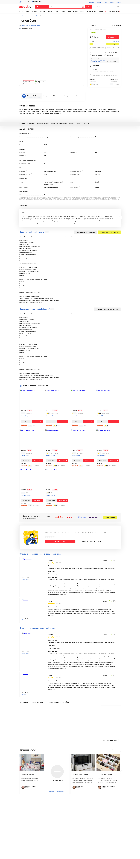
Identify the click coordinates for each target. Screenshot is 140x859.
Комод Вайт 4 (50, 416)
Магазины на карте (115, 2)
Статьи (106, 2)
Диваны (49, 11)
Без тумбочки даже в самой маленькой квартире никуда (29, 779)
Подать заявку (110, 517)
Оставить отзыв (60, 541)
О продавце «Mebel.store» (30, 232)
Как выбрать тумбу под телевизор (80, 775)
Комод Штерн (76, 416)
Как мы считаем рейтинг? (34, 97)
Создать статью (57, 780)
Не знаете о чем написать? (57, 791)
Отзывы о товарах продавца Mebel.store (37, 628)
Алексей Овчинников (30, 786)
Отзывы (99, 2)
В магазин (111, 37)
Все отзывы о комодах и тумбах (91, 541)
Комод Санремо (25, 416)
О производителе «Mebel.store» (33, 309)
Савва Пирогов (80, 786)
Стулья (69, 11)
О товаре (22, 124)
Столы (63, 11)
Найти (88, 7)
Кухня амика (25, 579)
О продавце (31, 124)
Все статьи (115, 749)
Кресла (56, 11)
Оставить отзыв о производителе (107, 309)
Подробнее (116, 41)
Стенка (24, 620)
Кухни (21, 11)
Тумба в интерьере (27, 774)
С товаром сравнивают (59, 124)
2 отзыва (95, 84)
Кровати (42, 11)
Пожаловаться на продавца (109, 232)
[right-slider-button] (120, 217)
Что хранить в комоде (105, 774)
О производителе (43, 124)
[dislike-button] (114, 561)
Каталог (24, 15)
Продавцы (91, 2)
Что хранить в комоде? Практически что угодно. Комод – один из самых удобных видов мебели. (108, 781)
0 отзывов (25, 25)
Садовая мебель (91, 11)
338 (32, 1)
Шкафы (27, 11)
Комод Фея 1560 (26, 495)
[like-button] (110, 561)
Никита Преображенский (108, 786)
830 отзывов (29, 413)
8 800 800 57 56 (98, 61)
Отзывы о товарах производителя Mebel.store (40, 554)
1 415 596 (20, 2)
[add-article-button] (57, 771)
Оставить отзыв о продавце (86, 232)
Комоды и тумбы (78, 11)
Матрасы (34, 11)
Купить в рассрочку (112, 44)
